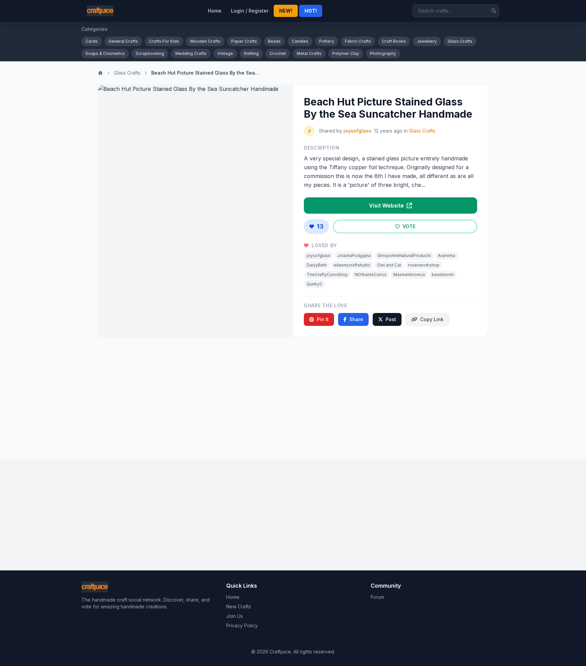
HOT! (311, 11)
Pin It (323, 319)
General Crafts (123, 41)
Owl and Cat (389, 265)
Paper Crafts (244, 41)
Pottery (326, 41)
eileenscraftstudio (352, 265)
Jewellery (427, 41)
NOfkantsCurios (371, 274)
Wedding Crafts (191, 53)
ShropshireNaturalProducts (404, 255)
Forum (377, 597)
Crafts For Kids (164, 41)
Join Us (234, 616)
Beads (274, 41)
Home (214, 11)
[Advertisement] (293, 395)
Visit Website (387, 205)
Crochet (278, 53)
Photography (383, 53)
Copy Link (432, 319)
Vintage (225, 53)
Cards (91, 41)
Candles (300, 41)
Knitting (251, 53)
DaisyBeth (317, 265)
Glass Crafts (460, 41)
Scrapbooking (150, 53)
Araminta (446, 255)
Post (391, 319)
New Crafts (238, 606)
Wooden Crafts (205, 41)
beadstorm (443, 274)
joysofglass (357, 131)
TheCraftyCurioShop (327, 274)
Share (356, 319)
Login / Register (249, 11)
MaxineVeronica (409, 274)
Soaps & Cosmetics (105, 53)
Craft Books (394, 41)
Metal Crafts (309, 53)
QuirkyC (315, 284)
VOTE (408, 226)
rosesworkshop (424, 265)
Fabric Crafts (358, 41)
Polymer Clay (345, 53)
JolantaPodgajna (354, 255)
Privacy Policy (242, 625)
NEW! (285, 11)
